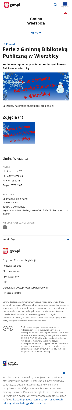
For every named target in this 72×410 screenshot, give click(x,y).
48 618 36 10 (10, 202)
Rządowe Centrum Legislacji (19, 260)
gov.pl (15, 251)
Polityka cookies (12, 265)
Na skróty (9, 239)
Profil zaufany (11, 276)
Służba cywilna (11, 271)
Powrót (10, 44)
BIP (4, 282)
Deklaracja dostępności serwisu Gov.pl (25, 287)
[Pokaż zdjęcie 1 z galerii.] (19, 133)
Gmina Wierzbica (36, 21)
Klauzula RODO (12, 293)
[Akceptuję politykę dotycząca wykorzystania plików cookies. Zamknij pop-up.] (64, 373)
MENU (34, 32)
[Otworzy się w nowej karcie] (5, 227)
